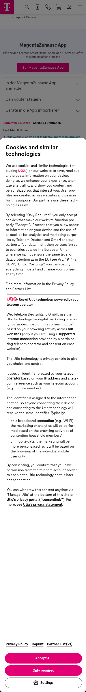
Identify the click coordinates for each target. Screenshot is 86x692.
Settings (47, 682)
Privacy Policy (17, 644)
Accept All (43, 658)
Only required (43, 670)
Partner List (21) (59, 644)
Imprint (37, 644)
